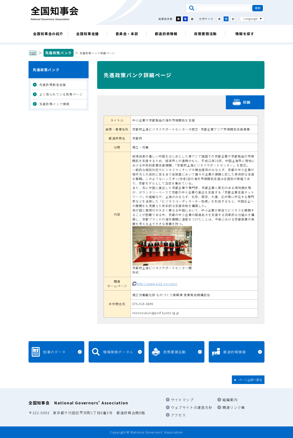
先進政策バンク (58, 52)
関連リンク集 (233, 407)
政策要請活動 (205, 33)
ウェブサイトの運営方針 (192, 407)
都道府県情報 (166, 33)
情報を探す (244, 33)
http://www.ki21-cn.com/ (157, 284)
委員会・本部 (127, 33)
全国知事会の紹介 (48, 33)
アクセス (178, 414)
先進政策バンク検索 (54, 104)
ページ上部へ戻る (250, 380)
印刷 (247, 102)
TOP (33, 53)
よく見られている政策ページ (61, 94)
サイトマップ (182, 399)
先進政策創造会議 (52, 84)
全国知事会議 (87, 33)
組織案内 (229, 399)
